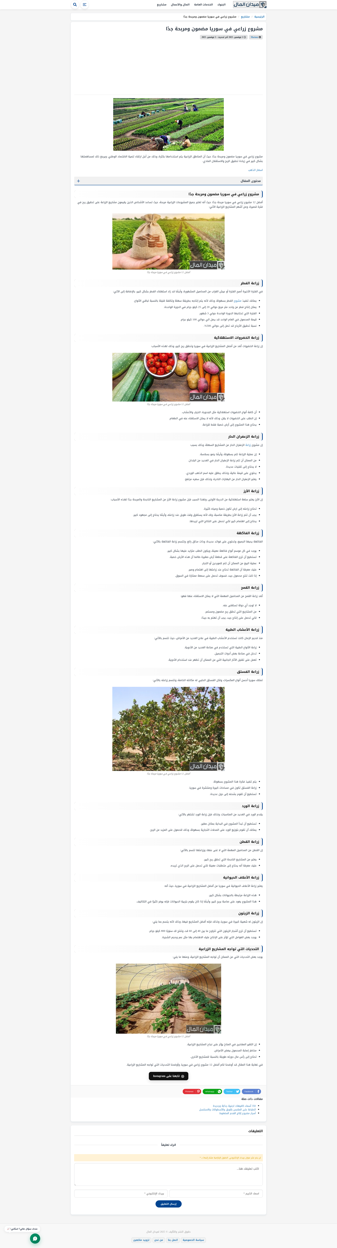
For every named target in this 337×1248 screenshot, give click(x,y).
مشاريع (161, 4)
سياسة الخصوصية (193, 1240)
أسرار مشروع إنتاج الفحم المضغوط (237, 1113)
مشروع (238, 300)
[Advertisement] (168, 65)
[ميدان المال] (249, 4)
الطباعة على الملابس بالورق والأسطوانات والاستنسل (227, 1109)
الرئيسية (259, 16)
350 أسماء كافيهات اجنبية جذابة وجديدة (234, 1106)
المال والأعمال (180, 4)
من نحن (158, 1240)
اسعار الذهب (255, 170)
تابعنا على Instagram (168, 1076)
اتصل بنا (173, 1240)
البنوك (221, 4)
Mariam (254, 37)
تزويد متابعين (141, 1240)
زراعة (248, 445)
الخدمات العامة (203, 4)
